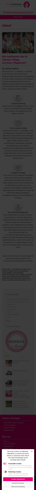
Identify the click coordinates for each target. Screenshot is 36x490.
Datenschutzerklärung (18, 486)
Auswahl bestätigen (18, 483)
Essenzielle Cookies (14, 463)
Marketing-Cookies (14, 472)
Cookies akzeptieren (18, 479)
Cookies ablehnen (31, 451)
